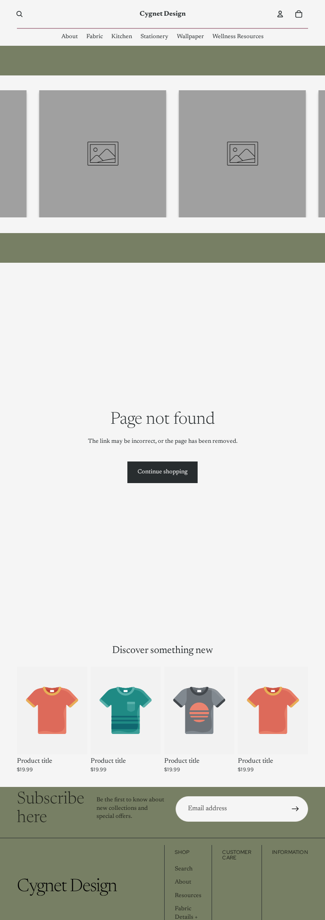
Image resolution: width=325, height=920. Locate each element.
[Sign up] (295, 809)
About (183, 882)
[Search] (19, 14)
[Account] (280, 14)
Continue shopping (162, 472)
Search (184, 869)
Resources (188, 895)
